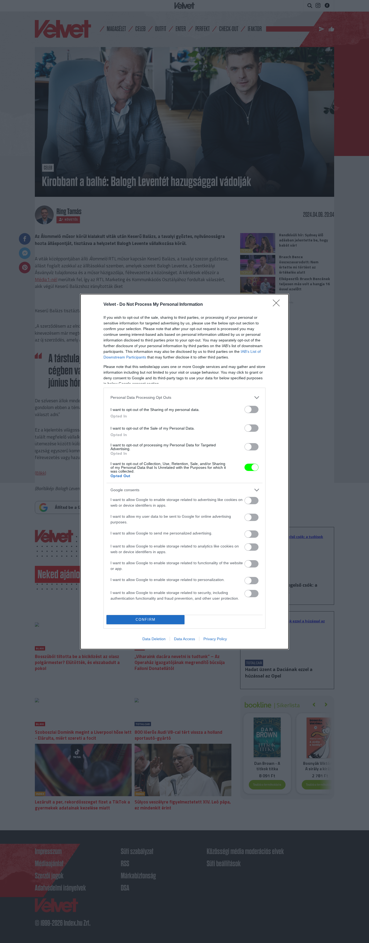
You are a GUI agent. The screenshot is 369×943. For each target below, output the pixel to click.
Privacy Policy (215, 639)
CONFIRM (146, 619)
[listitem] (184, 397)
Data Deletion (154, 639)
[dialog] (184, 471)
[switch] (251, 409)
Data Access (184, 639)
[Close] (278, 305)
